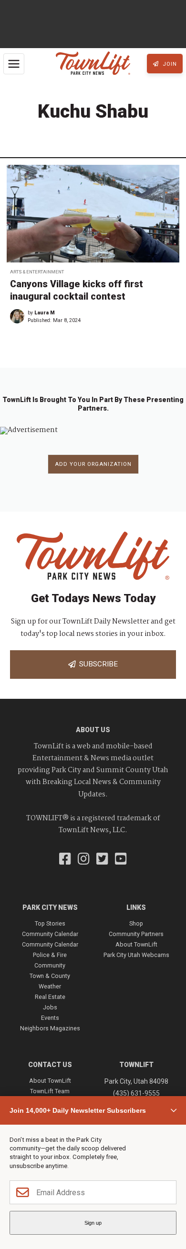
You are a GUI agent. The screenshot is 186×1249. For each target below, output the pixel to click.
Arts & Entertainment (37, 271)
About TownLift (136, 944)
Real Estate (50, 996)
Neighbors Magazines (50, 1028)
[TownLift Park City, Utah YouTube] (121, 860)
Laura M (44, 313)
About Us (93, 730)
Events (50, 1017)
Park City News (50, 907)
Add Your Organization (93, 464)
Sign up (93, 1223)
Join (169, 64)
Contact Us (50, 1064)
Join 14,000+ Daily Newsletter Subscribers (78, 1110)
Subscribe (96, 664)
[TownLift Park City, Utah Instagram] (84, 860)
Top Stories (50, 923)
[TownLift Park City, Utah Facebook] (65, 860)
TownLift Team (50, 1091)
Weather (50, 986)
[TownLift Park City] (93, 64)
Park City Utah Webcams (136, 954)
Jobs (50, 1007)
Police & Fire (50, 954)
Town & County (50, 975)
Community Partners (136, 933)
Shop (136, 923)
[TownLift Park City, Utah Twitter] (102, 860)
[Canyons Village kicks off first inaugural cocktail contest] (93, 213)
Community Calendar (50, 933)
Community (49, 965)
